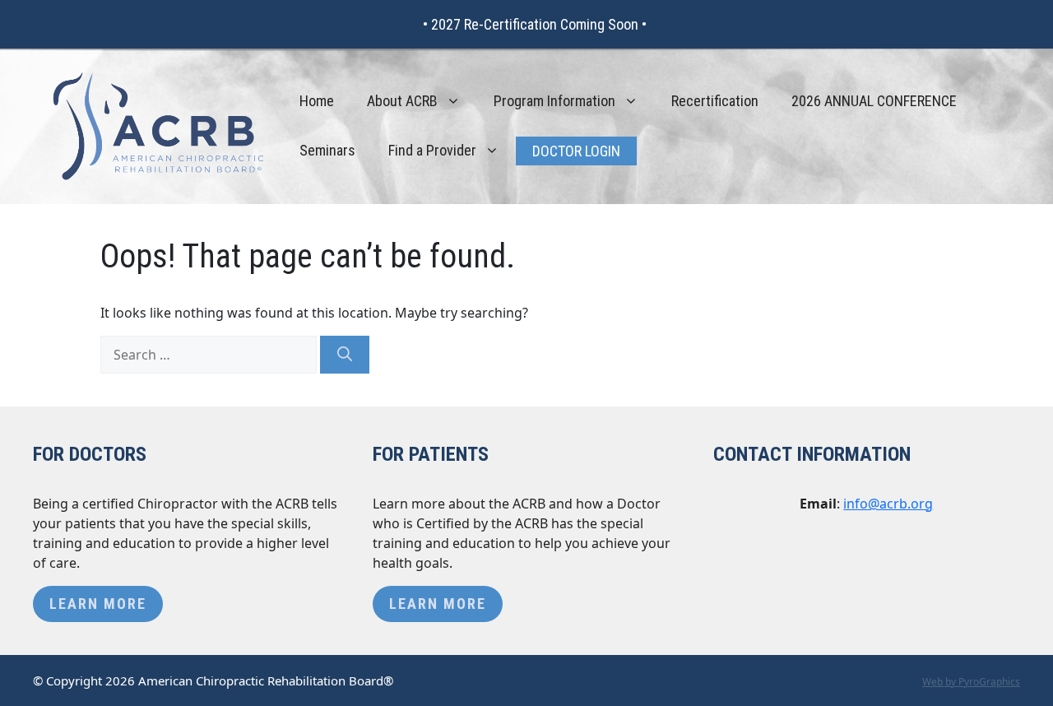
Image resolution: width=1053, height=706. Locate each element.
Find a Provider (432, 150)
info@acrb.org (888, 504)
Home (316, 100)
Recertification (714, 100)
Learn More (97, 603)
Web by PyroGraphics (971, 682)
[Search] (344, 355)
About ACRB (402, 100)
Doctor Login (576, 151)
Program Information (554, 100)
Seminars (327, 150)
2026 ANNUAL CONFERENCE (874, 100)
